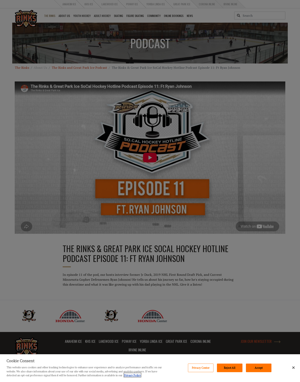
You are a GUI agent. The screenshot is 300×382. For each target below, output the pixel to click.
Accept (259, 367)
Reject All (229, 367)
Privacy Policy (132, 375)
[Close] (293, 367)
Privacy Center (201, 367)
